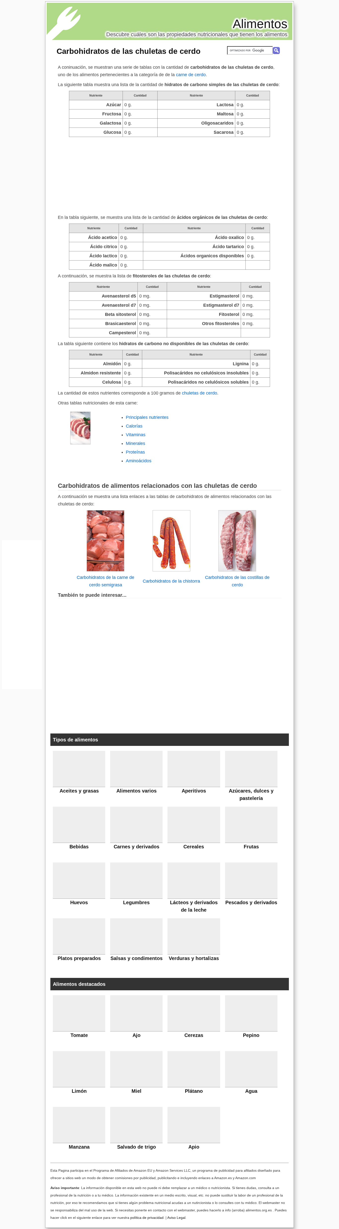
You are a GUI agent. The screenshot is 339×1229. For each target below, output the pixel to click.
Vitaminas (135, 434)
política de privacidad (147, 1218)
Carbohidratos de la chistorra (171, 581)
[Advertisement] (169, 174)
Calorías (134, 426)
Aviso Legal (176, 1218)
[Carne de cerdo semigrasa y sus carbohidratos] (105, 569)
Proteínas (135, 452)
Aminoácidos (138, 460)
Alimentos (260, 24)
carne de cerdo (191, 74)
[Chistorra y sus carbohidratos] (171, 569)
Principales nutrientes (147, 417)
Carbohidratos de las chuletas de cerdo (129, 51)
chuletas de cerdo (199, 393)
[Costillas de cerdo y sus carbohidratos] (237, 569)
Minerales (135, 443)
